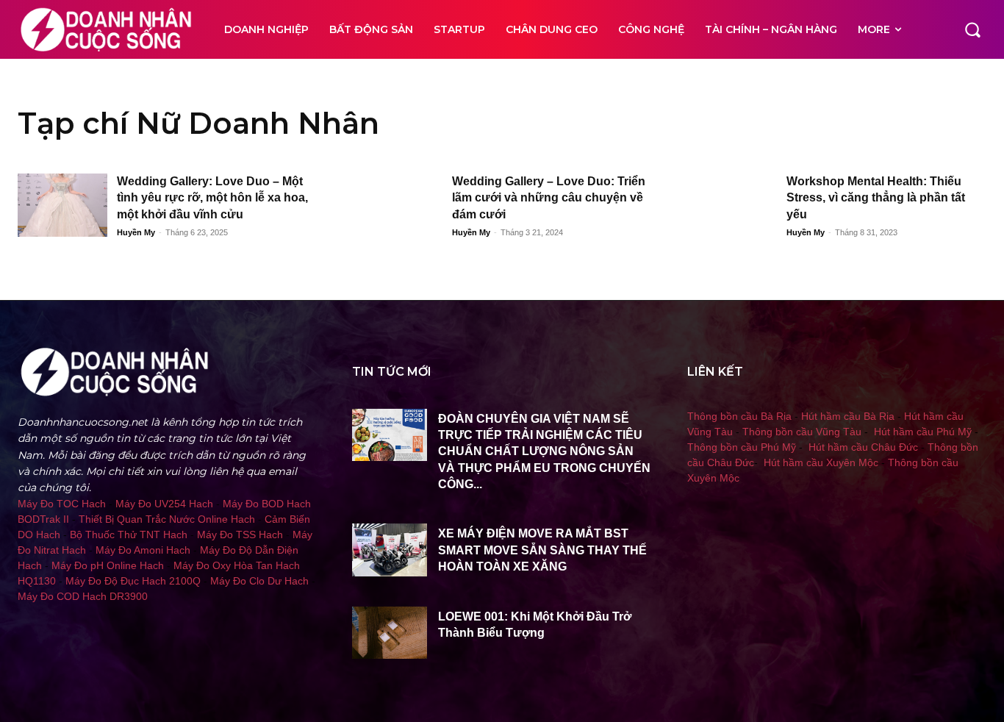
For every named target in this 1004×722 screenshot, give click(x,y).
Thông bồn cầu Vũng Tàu (801, 431)
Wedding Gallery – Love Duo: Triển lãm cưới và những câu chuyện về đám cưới (548, 198)
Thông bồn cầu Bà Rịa (739, 416)
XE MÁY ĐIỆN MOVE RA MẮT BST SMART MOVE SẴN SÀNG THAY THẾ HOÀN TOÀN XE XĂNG (542, 550)
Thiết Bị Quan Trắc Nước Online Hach (167, 519)
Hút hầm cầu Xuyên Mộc (821, 462)
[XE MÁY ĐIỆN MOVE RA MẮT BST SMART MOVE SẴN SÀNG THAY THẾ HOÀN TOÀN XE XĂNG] (389, 549)
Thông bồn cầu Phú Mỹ (741, 447)
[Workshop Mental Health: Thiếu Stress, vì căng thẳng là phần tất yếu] (732, 205)
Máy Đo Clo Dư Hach (259, 581)
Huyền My (136, 232)
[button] (972, 29)
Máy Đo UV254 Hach (164, 504)
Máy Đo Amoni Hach (143, 550)
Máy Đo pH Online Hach (107, 565)
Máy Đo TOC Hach (62, 504)
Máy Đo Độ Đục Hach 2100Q (133, 581)
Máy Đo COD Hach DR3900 (83, 596)
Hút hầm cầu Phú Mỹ (923, 431)
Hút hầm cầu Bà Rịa (847, 416)
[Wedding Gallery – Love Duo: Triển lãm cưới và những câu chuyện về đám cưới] (397, 205)
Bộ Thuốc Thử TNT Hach (128, 534)
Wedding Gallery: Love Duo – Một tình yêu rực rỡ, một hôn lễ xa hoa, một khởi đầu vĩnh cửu (212, 198)
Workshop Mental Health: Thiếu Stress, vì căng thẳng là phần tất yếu (875, 198)
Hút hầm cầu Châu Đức (863, 447)
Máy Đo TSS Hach (240, 534)
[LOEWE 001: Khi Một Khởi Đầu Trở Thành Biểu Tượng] (389, 633)
